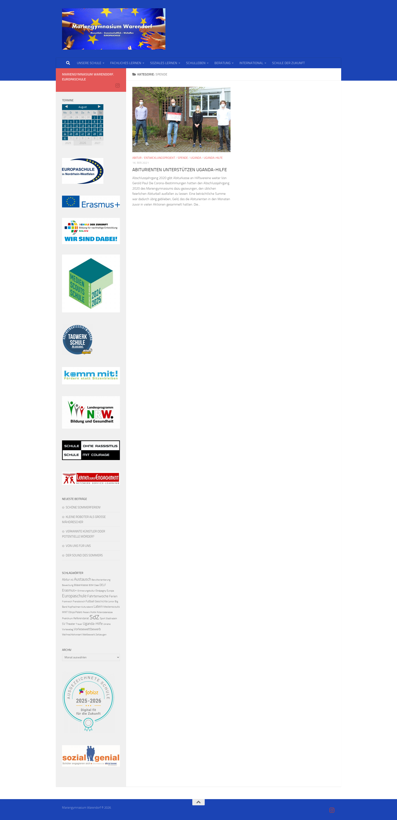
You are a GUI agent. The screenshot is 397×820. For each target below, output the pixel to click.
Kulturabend (87, 607)
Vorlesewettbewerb (87, 629)
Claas (96, 585)
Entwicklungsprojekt (159, 158)
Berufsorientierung (101, 580)
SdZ (94, 617)
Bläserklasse (81, 585)
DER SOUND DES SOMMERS (84, 555)
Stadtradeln (111, 618)
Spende (183, 158)
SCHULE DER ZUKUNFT (288, 63)
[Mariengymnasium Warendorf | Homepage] (113, 29)
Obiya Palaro (75, 612)
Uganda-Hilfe (213, 158)
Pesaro (86, 612)
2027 (97, 143)
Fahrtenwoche (98, 596)
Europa (110, 590)
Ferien (113, 596)
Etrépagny (101, 590)
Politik (93, 612)
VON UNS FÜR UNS (78, 546)
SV (63, 624)
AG (72, 580)
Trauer (79, 624)
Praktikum (67, 618)
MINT (65, 612)
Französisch (79, 601)
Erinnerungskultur (86, 590)
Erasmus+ (69, 590)
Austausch (82, 579)
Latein (98, 606)
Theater (70, 624)
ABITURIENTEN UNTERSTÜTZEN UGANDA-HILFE (179, 169)
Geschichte (101, 601)
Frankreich (67, 601)
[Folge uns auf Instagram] (117, 85)
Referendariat (81, 618)
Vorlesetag (67, 629)
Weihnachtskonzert (72, 634)
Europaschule (74, 595)
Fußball (90, 601)
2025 (68, 143)
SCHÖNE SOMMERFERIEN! (83, 507)
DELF (102, 585)
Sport (102, 618)
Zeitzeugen (101, 634)
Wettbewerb (88, 634)
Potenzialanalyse (105, 612)
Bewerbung (67, 585)
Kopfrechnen (74, 606)
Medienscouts (111, 606)
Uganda (195, 158)
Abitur (137, 158)
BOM (91, 585)
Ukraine (107, 624)
